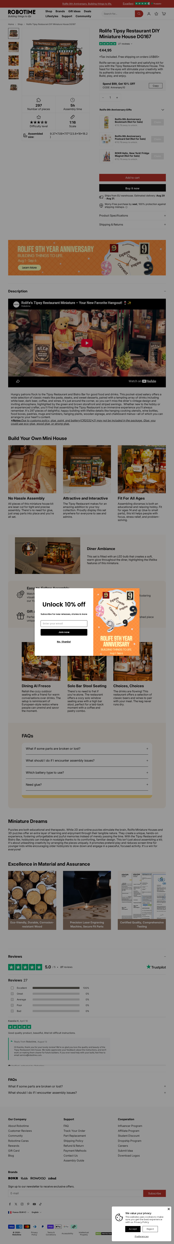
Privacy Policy (141, 1222)
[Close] (168, 1209)
